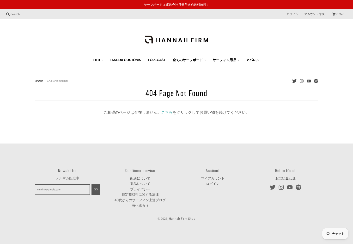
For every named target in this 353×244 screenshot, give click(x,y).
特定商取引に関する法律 (140, 194)
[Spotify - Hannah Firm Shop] (316, 81)
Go (96, 189)
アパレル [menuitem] (253, 60)
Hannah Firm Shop (182, 218)
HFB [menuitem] (96, 60)
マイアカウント (213, 178)
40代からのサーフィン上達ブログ (140, 200)
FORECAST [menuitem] (157, 60)
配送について (140, 178)
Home (39, 81)
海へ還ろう (140, 205)
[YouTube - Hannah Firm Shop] (309, 81)
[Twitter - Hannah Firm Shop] (294, 81)
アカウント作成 (314, 14)
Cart (340, 14)
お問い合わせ (285, 178)
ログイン (292, 14)
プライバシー (140, 189)
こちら (167, 112)
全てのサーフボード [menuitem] (188, 60)
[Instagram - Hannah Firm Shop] (301, 81)
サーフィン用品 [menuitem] (224, 60)
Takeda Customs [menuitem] (125, 60)
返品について (140, 183)
